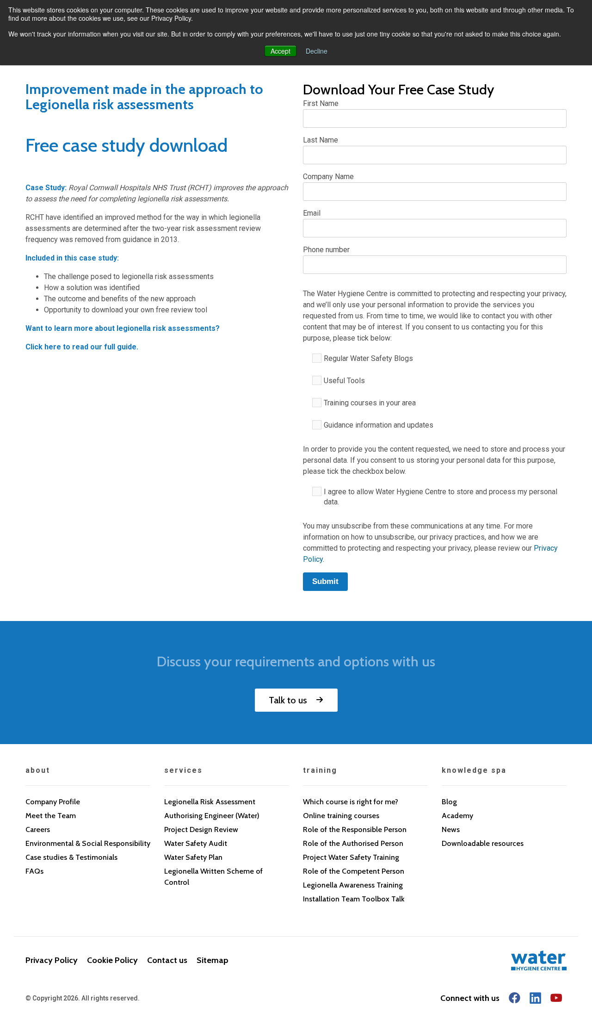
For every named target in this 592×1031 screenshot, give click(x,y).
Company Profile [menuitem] (52, 801)
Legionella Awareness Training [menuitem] (353, 885)
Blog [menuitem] (449, 801)
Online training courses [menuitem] (341, 815)
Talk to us (288, 700)
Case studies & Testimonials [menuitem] (71, 857)
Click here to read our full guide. (81, 346)
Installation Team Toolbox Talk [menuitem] (354, 898)
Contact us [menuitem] (167, 960)
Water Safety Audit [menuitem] (195, 843)
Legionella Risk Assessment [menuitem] (209, 801)
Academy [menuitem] (457, 815)
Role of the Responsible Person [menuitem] (355, 829)
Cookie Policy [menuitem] (112, 960)
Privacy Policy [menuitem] (51, 960)
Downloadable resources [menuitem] (483, 843)
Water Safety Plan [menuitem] (193, 857)
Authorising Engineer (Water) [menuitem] (211, 815)
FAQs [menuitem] (34, 871)
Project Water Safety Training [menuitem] (351, 857)
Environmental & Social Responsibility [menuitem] (87, 843)
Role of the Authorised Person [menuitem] (353, 843)
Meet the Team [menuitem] (50, 815)
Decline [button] (316, 51)
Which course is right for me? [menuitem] (350, 801)
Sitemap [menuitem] (212, 960)
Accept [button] (280, 51)
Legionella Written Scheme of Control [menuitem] (213, 877)
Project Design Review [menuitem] (201, 829)
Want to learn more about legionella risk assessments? (122, 328)
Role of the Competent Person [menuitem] (353, 871)
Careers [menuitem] (37, 829)
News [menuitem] (451, 829)
